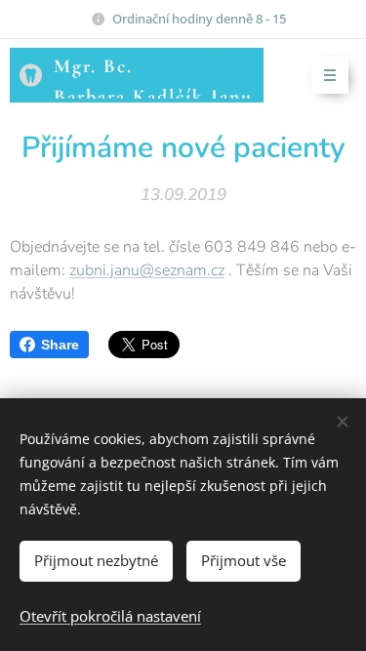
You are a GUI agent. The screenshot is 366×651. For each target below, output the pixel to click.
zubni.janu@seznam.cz (146, 270)
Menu (329, 75)
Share (60, 344)
